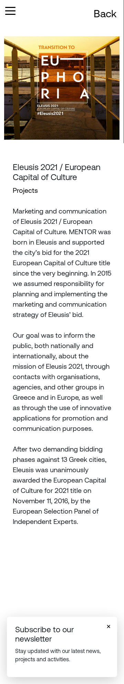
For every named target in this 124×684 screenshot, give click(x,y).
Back (105, 13)
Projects (25, 190)
